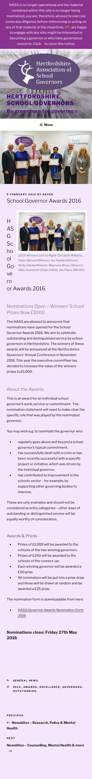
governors (72, 687)
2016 (17, 687)
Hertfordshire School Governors (40, 99)
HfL (68, 27)
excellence (50, 687)
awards (30, 687)
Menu (48, 125)
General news (26, 680)
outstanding (25, 691)
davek (48, 194)
